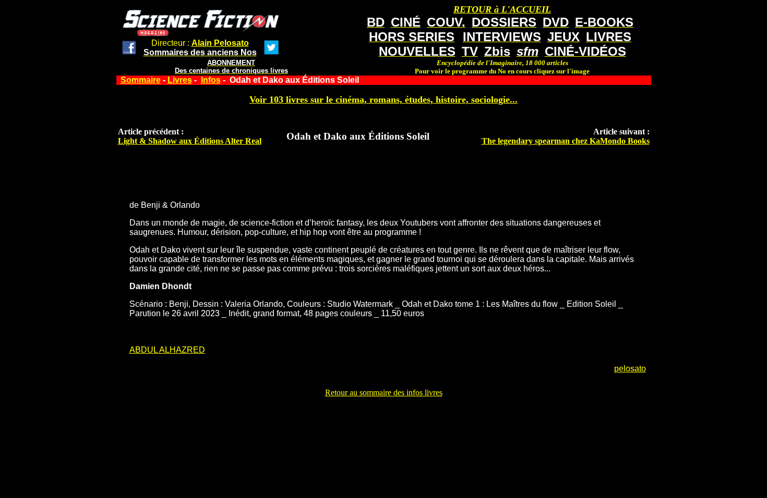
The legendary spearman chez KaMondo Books (566, 140)
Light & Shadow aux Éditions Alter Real (189, 140)
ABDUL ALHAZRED (167, 349)
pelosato (630, 368)
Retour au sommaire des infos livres (383, 392)
